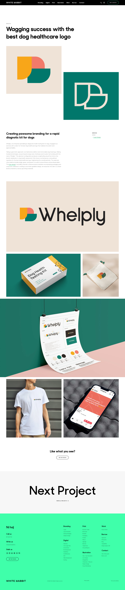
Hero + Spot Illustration (87, 555)
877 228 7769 (9, 537)
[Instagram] (104, 2)
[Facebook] (7, 553)
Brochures (85, 531)
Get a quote (113, 2)
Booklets (84, 533)
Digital (65, 540)
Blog (103, 541)
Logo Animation (67, 531)
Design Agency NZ (106, 545)
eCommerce (66, 547)
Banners (84, 543)
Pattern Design (86, 563)
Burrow (104, 534)
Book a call (104, 555)
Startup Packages (67, 533)
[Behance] (19, 553)
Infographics (85, 559)
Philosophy (104, 539)
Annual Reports (86, 547)
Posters (84, 537)
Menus (84, 539)
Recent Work (104, 529)
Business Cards (86, 529)
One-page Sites (67, 545)
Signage (84, 541)
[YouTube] (17, 553)
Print (84, 526)
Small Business (66, 553)
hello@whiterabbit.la (10, 544)
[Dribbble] (14, 553)
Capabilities (104, 543)
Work (104, 526)
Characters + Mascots (87, 561)
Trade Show (85, 545)
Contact (105, 550)
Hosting (65, 559)
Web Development (67, 557)
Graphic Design (66, 535)
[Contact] (101, 2)
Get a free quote (105, 553)
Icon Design (85, 557)
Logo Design (97, 137)
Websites (65, 543)
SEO (64, 555)
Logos (64, 529)
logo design (12, 164)
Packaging (85, 535)
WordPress (65, 551)
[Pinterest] (12, 553)
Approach (104, 537)
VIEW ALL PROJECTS (61, 500)
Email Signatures (67, 549)
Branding (66, 526)
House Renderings (87, 566)
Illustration (87, 552)
